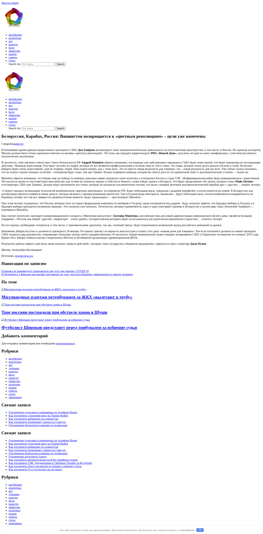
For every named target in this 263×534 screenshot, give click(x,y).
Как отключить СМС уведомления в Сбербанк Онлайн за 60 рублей (50, 463)
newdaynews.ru (24, 255)
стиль (12, 60)
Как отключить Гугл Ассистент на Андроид (35, 469)
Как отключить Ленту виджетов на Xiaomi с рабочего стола (45, 466)
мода (11, 47)
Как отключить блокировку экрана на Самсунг (37, 422)
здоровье (14, 368)
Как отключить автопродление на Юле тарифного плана (43, 459)
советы (13, 57)
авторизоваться (65, 343)
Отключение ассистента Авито (28, 456)
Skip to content (9, 2)
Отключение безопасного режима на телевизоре (38, 425)
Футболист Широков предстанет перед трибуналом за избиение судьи (69, 327)
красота (13, 44)
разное (13, 54)
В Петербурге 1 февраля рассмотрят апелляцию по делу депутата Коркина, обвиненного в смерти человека (67, 274)
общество (14, 50)
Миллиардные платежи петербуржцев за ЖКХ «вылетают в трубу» (66, 297)
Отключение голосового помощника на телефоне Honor (43, 412)
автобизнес (15, 34)
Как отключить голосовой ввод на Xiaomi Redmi (38, 415)
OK (200, 530)
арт (11, 41)
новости (18, 143)
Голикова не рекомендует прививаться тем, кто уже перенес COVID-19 (45, 271)
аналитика (15, 38)
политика (14, 384)
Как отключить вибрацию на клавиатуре (33, 418)
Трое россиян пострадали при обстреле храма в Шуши (54, 312)
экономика (15, 397)
